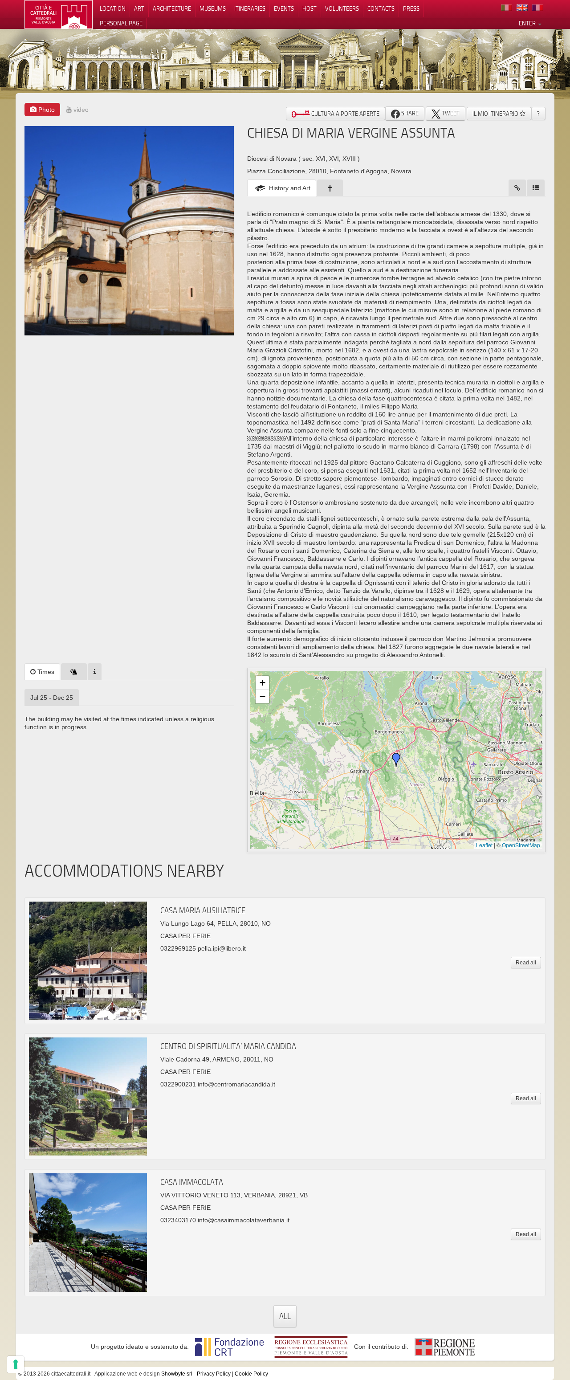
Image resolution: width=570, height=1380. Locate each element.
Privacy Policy (214, 1374)
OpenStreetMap (521, 845)
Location (113, 8)
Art (139, 8)
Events (284, 8)
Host (309, 8)
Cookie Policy (251, 1374)
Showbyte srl (176, 1374)
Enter (528, 23)
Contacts (381, 8)
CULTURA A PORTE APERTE (344, 114)
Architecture (172, 8)
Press (411, 8)
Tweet (450, 113)
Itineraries (249, 8)
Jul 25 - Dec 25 (51, 697)
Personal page (121, 23)
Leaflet (484, 845)
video (80, 109)
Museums (213, 8)
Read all (526, 962)
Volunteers (342, 8)
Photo (46, 109)
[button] (396, 760)
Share (409, 113)
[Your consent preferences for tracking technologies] (15, 1364)
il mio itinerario (496, 114)
